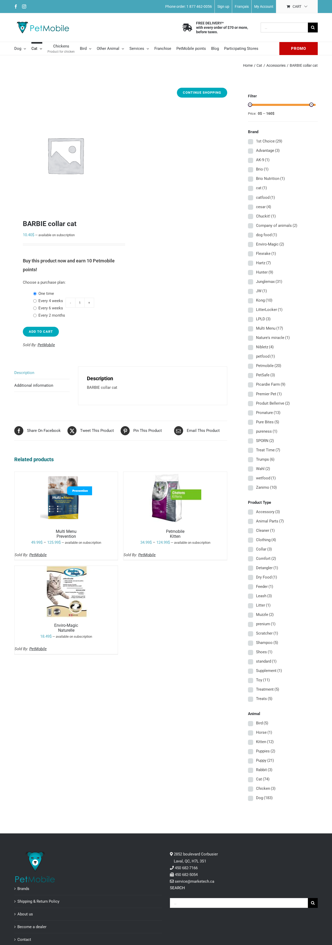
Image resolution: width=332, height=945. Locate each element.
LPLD (263, 319)
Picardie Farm (270, 384)
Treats (264, 698)
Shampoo (267, 642)
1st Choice (269, 141)
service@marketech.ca (194, 881)
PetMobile (46, 345)
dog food (266, 235)
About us (25, 914)
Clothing (266, 540)
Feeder (264, 586)
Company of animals (276, 225)
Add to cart (41, 332)
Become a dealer (31, 926)
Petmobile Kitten (175, 534)
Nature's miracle (273, 337)
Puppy (265, 760)
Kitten (265, 741)
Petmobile (268, 365)
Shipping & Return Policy (38, 901)
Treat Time (268, 450)
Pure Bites (267, 422)
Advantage (268, 150)
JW (261, 291)
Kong (264, 300)
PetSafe (265, 375)
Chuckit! (266, 216)
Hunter (264, 272)
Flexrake (266, 253)
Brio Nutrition (270, 178)
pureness (266, 431)
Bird (262, 723)
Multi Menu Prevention (66, 534)
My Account (263, 6)
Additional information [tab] (33, 385)
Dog (264, 798)
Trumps (265, 459)
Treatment (267, 689)
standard (266, 661)
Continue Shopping (202, 92)
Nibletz (265, 347)
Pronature (268, 412)
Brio (262, 169)
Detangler (267, 568)
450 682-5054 (186, 874)
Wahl (263, 468)
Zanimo (266, 487)
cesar (263, 207)
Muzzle (265, 614)
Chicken (265, 788)
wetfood (266, 478)
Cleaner (265, 530)
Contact (24, 939)
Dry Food (266, 577)
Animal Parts (270, 521)
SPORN (265, 440)
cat (261, 188)
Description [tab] (24, 372)
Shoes (264, 652)
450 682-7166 (186, 868)
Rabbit (264, 769)
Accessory (268, 511)
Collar (264, 549)
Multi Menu (269, 328)
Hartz (263, 263)
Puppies (265, 751)
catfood (265, 197)
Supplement (269, 670)
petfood (265, 356)
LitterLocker (269, 309)
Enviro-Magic (270, 244)
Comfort (266, 558)
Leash (264, 596)
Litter (263, 605)
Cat (262, 779)
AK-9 (262, 160)
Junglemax (269, 281)
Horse (264, 732)
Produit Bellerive (273, 403)
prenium (265, 624)
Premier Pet (269, 394)
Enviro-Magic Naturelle (66, 628)
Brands (23, 888)
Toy (263, 680)
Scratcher (267, 633)
